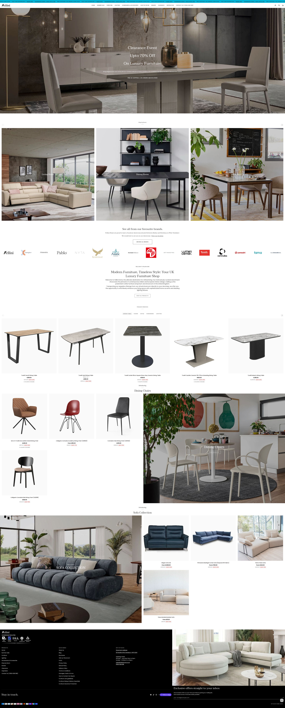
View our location (157, 236)
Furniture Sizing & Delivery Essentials (69, 681)
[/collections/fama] (34, 252)
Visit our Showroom (64, 658)
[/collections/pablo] (177, 252)
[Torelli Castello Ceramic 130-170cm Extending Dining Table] (199, 346)
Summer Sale (5, 653)
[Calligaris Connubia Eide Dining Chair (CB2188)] (24, 472)
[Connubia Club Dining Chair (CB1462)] (118, 416)
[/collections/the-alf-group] (266, 253)
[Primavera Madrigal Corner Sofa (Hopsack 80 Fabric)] (213, 538)
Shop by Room (6, 663)
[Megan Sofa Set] (166, 538)
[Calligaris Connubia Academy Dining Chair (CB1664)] (71, 416)
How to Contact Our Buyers (67, 676)
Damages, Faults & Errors (66, 673)
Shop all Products (142, 295)
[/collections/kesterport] (212, 253)
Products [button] (5, 648)
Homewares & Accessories (9, 660)
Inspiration (5, 671)
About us (61, 650)
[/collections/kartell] (70, 252)
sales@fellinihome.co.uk (123, 662)
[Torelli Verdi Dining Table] (85, 346)
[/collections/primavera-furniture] (159, 252)
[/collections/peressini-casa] (16, 252)
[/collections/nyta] (194, 253)
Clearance (5, 668)
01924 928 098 (120, 664)
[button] (101, 5)
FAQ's (60, 660)
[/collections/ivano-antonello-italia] (52, 252)
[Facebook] (150, 694)
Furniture (4, 655)
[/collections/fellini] (123, 253)
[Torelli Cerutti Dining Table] (29, 346)
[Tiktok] (153, 694)
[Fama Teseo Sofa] (260, 538)
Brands (4, 666)
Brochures (62, 655)
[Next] (282, 125)
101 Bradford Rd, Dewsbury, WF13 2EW (126, 652)
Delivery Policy (63, 668)
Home (3, 650)
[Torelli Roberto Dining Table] (255, 346)
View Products (214, 452)
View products (71, 573)
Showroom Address (121, 650)
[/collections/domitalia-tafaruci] (248, 252)
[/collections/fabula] (105, 252)
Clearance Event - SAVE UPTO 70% (79, 1)
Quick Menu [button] (62, 648)
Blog (60, 653)
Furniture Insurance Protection (68, 684)
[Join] (282, 697)
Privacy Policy (63, 663)
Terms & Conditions (64, 671)
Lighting (4, 658)
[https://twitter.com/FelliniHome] (159, 694)
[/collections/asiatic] (230, 253)
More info (64, 1)
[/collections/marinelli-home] (87, 252)
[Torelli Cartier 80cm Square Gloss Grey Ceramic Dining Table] (142, 346)
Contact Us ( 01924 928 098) (10, 673)
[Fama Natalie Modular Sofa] (166, 592)
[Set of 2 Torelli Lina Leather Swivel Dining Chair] (24, 416)
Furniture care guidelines (66, 678)
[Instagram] (156, 694)
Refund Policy (63, 666)
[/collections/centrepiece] (141, 252)
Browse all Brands (143, 242)
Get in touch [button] (120, 648)
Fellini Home (276, 704)
